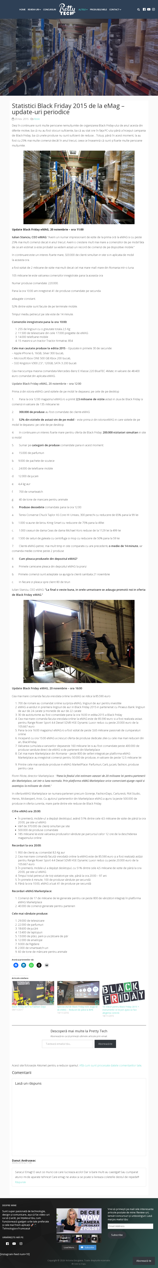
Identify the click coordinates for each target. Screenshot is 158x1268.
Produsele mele (98, 9)
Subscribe (117, 1235)
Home (22, 9)
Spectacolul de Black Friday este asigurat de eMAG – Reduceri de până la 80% (77, 1008)
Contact (114, 9)
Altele (82, 9)
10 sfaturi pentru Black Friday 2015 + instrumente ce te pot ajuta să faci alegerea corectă (120, 1009)
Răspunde (20, 1182)
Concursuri (49, 9)
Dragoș (83, 1264)
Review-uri (33, 9)
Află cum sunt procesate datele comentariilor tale (110, 1065)
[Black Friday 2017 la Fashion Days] (33, 993)
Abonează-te (105, 1044)
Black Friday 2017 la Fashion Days (29, 1006)
